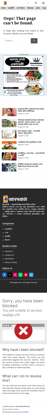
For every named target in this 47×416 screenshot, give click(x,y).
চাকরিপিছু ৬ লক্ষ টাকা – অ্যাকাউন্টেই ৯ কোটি (31, 154)
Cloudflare (25, 412)
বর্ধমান (3, 8)
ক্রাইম (38, 8)
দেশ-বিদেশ (21, 8)
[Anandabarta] (5, 3)
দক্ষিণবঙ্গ (30, 8)
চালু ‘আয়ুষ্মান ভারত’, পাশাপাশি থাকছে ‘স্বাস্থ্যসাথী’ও (29, 132)
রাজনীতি (11, 8)
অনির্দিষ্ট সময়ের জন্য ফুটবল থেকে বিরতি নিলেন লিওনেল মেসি (30, 165)
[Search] (34, 40)
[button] (36, 3)
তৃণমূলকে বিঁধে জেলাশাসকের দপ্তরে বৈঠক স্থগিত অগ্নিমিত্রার (31, 110)
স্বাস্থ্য (44, 8)
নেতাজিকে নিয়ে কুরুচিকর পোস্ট (29, 142)
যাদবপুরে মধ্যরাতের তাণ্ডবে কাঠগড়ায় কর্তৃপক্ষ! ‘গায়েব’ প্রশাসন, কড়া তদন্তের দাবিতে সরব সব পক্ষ (31, 122)
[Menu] (43, 3)
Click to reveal (13, 409)
